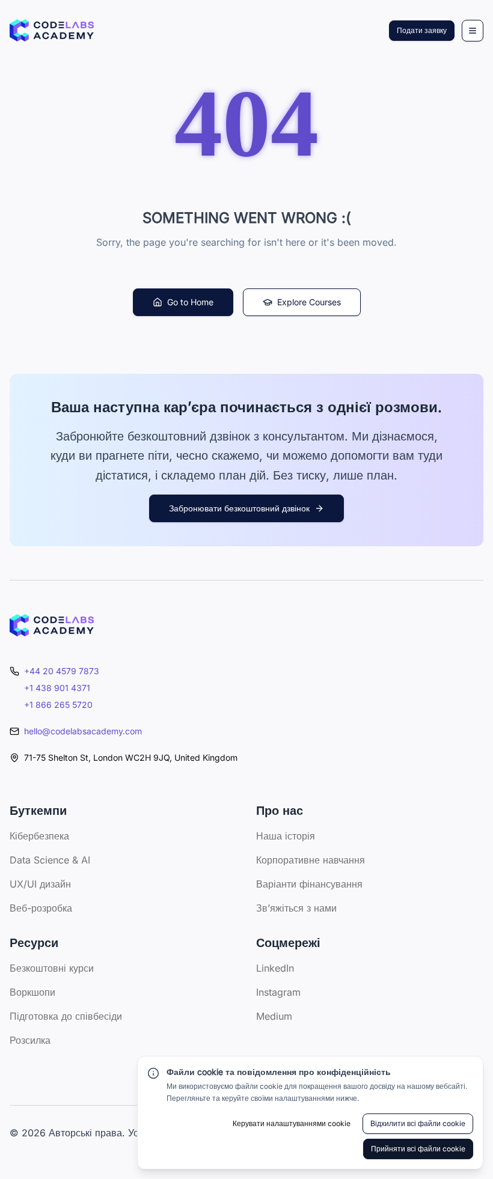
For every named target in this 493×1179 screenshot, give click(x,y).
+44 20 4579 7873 (61, 671)
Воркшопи (32, 992)
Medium (274, 1016)
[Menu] (472, 30)
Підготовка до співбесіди (66, 1016)
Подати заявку (422, 30)
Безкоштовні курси (52, 968)
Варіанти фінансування (309, 884)
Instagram (278, 992)
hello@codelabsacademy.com (83, 731)
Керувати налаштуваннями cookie (292, 1123)
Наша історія (285, 836)
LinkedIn (275, 968)
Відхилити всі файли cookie (417, 1123)
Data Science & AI (50, 860)
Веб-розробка (41, 908)
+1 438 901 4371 (57, 688)
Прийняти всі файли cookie (418, 1148)
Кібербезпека (39, 836)
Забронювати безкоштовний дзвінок (239, 508)
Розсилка (30, 1040)
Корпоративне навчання (310, 860)
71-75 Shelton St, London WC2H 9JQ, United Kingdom (130, 757)
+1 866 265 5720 (58, 704)
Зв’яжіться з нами (296, 908)
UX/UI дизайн (40, 884)
